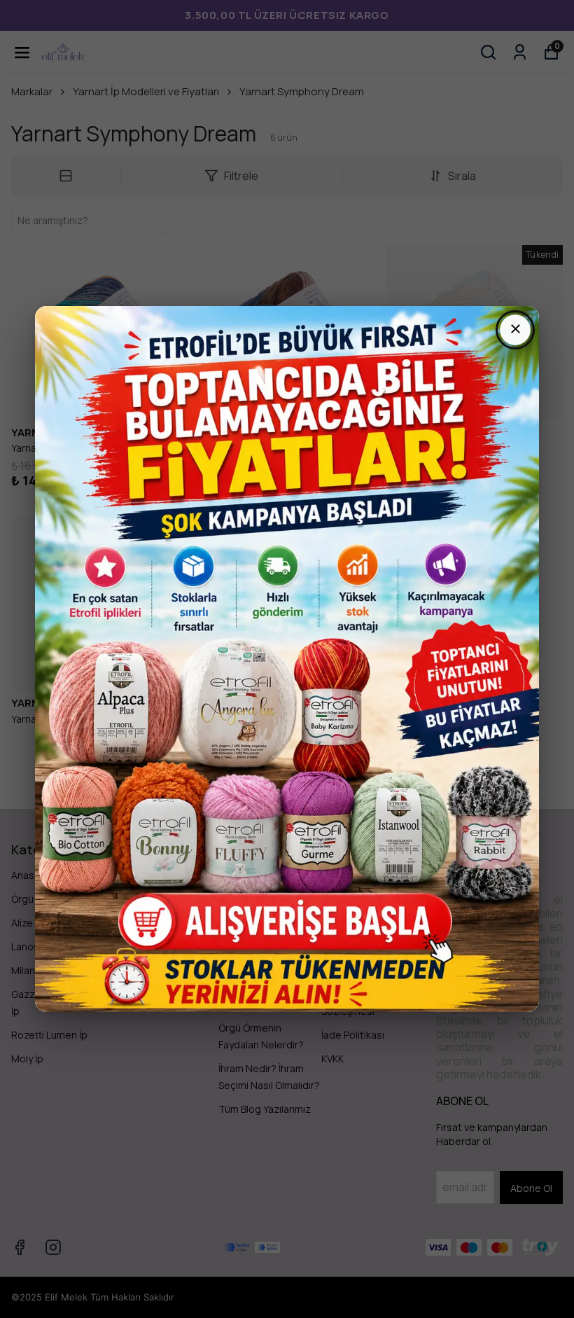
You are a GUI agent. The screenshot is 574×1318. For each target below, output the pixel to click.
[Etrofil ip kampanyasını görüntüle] (287, 659)
